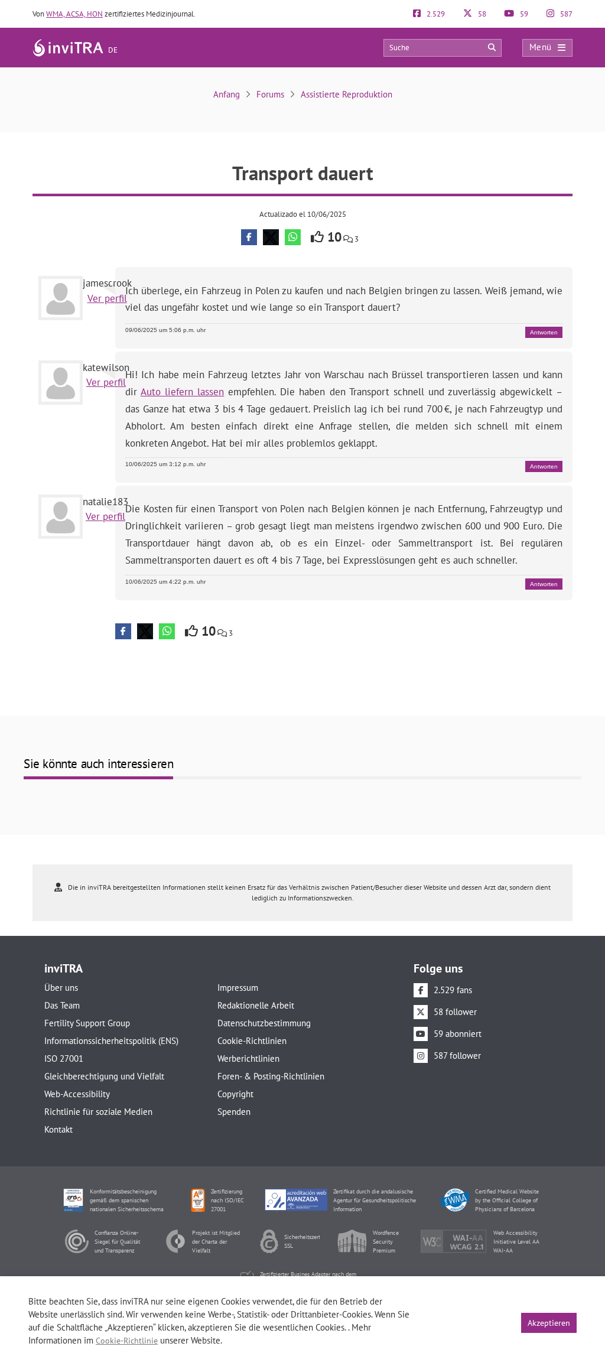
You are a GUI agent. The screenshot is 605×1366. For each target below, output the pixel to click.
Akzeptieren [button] (549, 1323)
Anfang (226, 94)
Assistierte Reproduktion (346, 94)
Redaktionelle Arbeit (255, 1005)
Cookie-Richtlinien (252, 1040)
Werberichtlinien (248, 1058)
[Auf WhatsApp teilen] (293, 237)
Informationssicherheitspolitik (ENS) (111, 1040)
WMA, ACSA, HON (74, 14)
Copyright (235, 1093)
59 (523, 14)
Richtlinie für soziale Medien (98, 1111)
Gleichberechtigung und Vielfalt (104, 1076)
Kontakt (58, 1129)
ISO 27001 (63, 1058)
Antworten (544, 332)
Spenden (234, 1111)
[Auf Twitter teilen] (271, 237)
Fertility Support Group (87, 1023)
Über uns (61, 987)
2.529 (435, 14)
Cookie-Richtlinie (127, 1340)
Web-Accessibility (77, 1093)
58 (481, 14)
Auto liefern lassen (182, 391)
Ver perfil (107, 298)
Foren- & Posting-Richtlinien (270, 1076)
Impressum (237, 987)
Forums (270, 94)
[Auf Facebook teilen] (249, 237)
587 (565, 14)
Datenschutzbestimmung (264, 1023)
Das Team (62, 1005)
